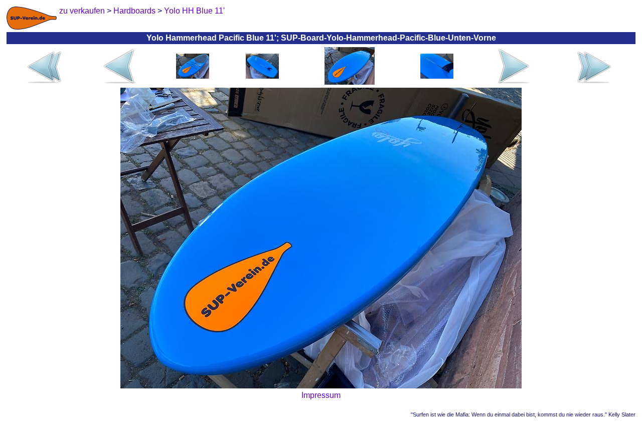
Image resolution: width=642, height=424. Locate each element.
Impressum (321, 395)
